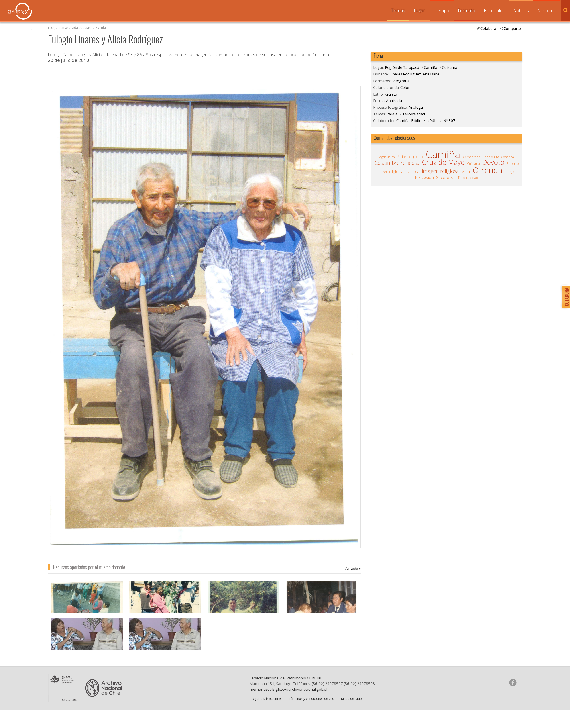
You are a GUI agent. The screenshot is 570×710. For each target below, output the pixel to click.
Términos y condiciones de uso (311, 698)
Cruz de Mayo (443, 162)
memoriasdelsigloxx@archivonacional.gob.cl (288, 689)
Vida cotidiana (82, 27)
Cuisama (449, 67)
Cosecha (507, 157)
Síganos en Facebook (512, 682)
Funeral (384, 171)
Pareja (100, 27)
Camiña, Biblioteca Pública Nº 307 (425, 120)
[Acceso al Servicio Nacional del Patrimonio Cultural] (65, 701)
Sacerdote (446, 177)
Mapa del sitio (351, 698)
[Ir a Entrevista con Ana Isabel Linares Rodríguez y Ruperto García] (165, 645)
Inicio (51, 27)
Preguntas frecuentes (266, 698)
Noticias (521, 11)
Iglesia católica (406, 171)
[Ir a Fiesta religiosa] (87, 608)
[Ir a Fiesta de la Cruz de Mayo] (321, 608)
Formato (466, 11)
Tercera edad (413, 113)
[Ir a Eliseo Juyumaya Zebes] (243, 608)
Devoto (493, 162)
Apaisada (394, 100)
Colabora (488, 28)
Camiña (430, 67)
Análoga (416, 107)
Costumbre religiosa (397, 163)
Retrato (390, 94)
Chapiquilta (491, 157)
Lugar (419, 11)
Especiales (494, 11)
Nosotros (547, 11)
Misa (465, 171)
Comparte (512, 28)
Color (405, 87)
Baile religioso (410, 156)
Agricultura (387, 157)
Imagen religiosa (440, 171)
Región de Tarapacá (402, 67)
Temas (398, 11)
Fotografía (400, 80)
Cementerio (472, 157)
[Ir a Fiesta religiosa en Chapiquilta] (165, 608)
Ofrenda (487, 170)
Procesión (424, 177)
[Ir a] (87, 645)
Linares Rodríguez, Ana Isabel (353, 568)
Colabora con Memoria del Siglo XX (565, 297)
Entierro (513, 163)
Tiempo (441, 11)
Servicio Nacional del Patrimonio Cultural (285, 678)
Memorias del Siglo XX (20, 11)
